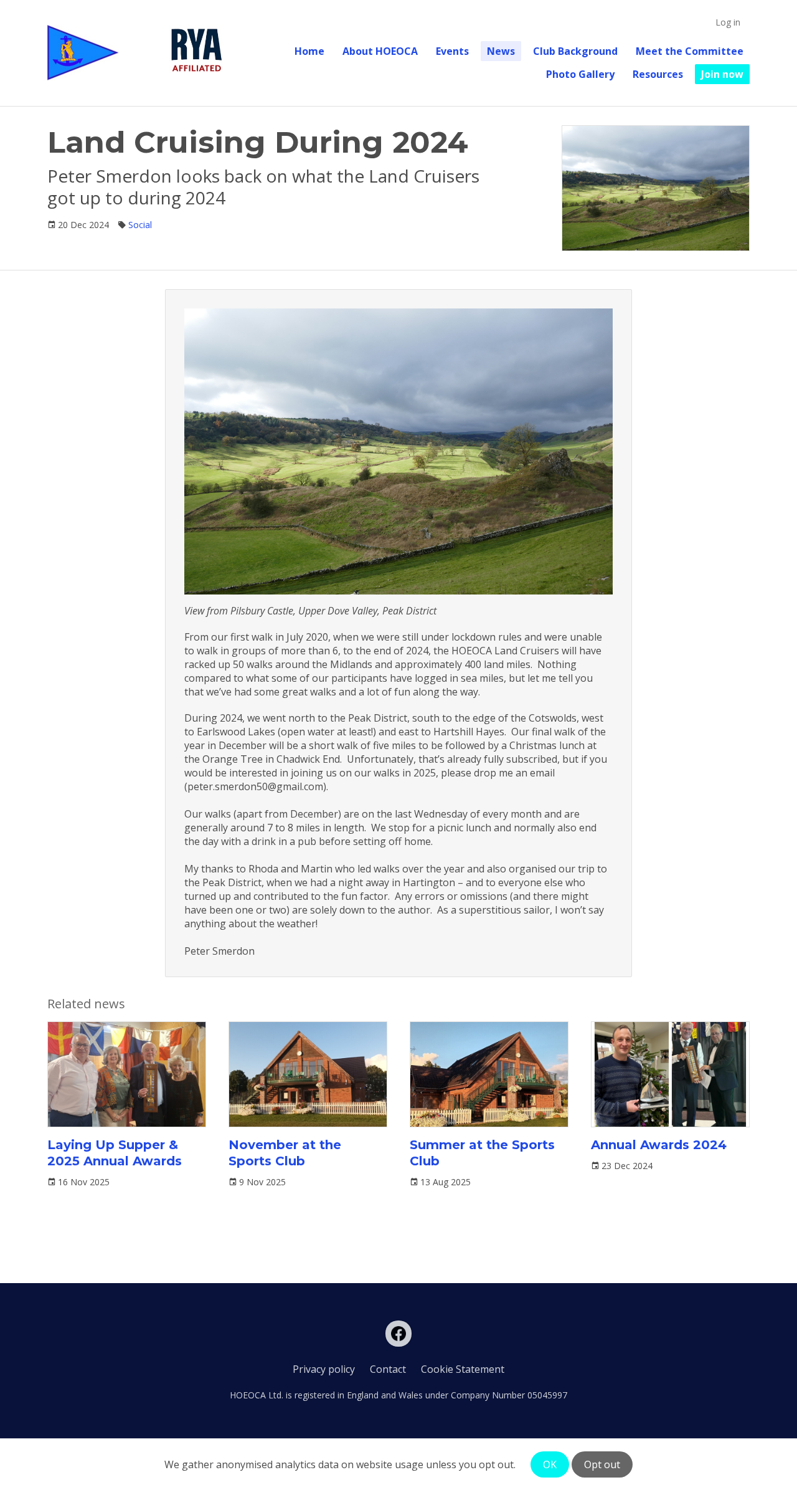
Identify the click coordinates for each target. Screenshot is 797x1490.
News (501, 51)
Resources (658, 74)
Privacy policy (324, 1369)
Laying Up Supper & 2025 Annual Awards (114, 1152)
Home (309, 51)
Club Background (575, 51)
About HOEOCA (380, 51)
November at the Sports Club (285, 1152)
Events (452, 51)
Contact (388, 1369)
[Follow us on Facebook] (398, 1333)
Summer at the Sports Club (482, 1152)
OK (550, 1464)
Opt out (602, 1464)
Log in (727, 22)
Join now (722, 74)
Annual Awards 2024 (659, 1144)
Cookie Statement (462, 1369)
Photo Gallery (580, 74)
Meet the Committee (689, 51)
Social (140, 225)
